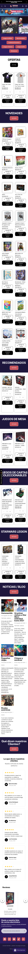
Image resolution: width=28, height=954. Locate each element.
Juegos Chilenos (7, 46)
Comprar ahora (7, 100)
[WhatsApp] (23, 939)
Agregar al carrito (8, 96)
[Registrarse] (24, 931)
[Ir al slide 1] (11, 13)
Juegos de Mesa (7, 38)
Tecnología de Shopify (20, 945)
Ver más (14, 64)
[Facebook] (4, 939)
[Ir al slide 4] (16, 13)
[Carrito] (26, 6)
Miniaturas (14, 51)
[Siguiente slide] (26, 12)
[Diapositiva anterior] (1, 2)
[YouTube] (14, 939)
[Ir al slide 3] (14, 13)
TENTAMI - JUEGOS (10, 945)
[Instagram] (9, 939)
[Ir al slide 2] (13, 13)
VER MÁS (14, 118)
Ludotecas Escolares (14, 42)
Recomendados (21, 38)
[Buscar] (5, 6)
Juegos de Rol (21, 46)
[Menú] (2, 6)
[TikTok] (18, 939)
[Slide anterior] (2, 12)
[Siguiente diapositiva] (26, 2)
